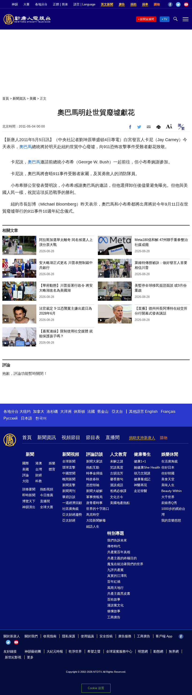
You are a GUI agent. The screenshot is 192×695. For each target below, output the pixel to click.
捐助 (133, 4)
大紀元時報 (55, 651)
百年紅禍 (113, 581)
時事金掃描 (94, 473)
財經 (38, 475)
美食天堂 (167, 479)
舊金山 (102, 411)
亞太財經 (68, 520)
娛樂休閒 (169, 454)
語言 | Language (84, 4)
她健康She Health (147, 467)
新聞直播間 (147, 19)
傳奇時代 (113, 546)
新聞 (30, 454)
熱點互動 (92, 467)
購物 (157, 4)
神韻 (15, 4)
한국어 (41, 418)
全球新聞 (68, 461)
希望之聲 (93, 651)
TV (165, 19)
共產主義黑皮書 (118, 593)
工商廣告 (113, 617)
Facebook (170, 4)
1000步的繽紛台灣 (173, 511)
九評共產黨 (115, 570)
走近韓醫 (140, 491)
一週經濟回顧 (72, 503)
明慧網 (143, 651)
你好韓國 (167, 473)
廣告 (122, 4)
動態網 (158, 651)
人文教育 (118, 454)
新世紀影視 (13, 657)
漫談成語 (116, 485)
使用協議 (87, 636)
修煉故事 (113, 611)
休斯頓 (79, 411)
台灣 (38, 469)
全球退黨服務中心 (119, 651)
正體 (56, 4)
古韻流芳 (116, 473)
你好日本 (167, 467)
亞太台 (117, 411)
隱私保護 (68, 636)
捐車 (145, 4)
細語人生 (92, 526)
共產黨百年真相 (118, 552)
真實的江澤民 (117, 576)
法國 (91, 411)
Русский (11, 418)
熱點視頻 (46, 489)
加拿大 (38, 411)
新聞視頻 (70, 454)
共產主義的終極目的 (122, 558)
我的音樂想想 (171, 520)
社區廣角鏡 (70, 509)
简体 (65, 4)
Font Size (169, 126)
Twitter (178, 4)
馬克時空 (92, 514)
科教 (38, 481)
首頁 (5, 98)
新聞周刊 (68, 491)
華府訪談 (68, 497)
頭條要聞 (28, 489)
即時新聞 (28, 495)
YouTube (186, 4)
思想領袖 (92, 485)
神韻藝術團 (33, 651)
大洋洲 (65, 411)
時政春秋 (92, 479)
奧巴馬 (25, 146)
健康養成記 (142, 479)
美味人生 (167, 485)
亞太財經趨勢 (72, 514)
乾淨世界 (75, 651)
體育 (52, 469)
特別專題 (115, 533)
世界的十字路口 (97, 509)
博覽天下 (28, 501)
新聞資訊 (19, 98)
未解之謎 (116, 461)
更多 (30, 657)
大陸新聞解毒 (96, 520)
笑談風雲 (116, 467)
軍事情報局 (94, 497)
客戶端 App (164, 636)
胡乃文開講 (142, 473)
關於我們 (31, 636)
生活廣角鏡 (169, 461)
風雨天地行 (115, 588)
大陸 (25, 481)
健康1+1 (140, 461)
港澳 (38, 463)
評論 (25, 475)
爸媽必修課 (118, 491)
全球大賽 (46, 507)
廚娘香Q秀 (169, 503)
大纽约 (25, 411)
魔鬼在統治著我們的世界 (125, 564)
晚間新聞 (68, 479)
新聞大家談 (94, 461)
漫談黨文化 (115, 605)
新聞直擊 (68, 485)
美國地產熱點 (120, 503)
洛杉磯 (52, 411)
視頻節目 (71, 437)
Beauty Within (171, 491)
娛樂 (52, 463)
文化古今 (116, 497)
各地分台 (41, 4)
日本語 (26, 418)
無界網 (174, 651)
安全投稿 (106, 636)
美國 (33, 98)
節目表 (93, 437)
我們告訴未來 (117, 540)
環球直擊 (68, 467)
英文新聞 (107, 4)
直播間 (113, 437)
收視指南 (49, 636)
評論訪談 (94, 454)
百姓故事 (113, 599)
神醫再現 (140, 485)
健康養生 (142, 454)
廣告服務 (124, 636)
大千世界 (167, 497)
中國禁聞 (68, 473)
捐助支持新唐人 (142, 438)
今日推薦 (46, 495)
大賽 (26, 4)
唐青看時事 (94, 503)
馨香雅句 (116, 479)
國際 (25, 463)
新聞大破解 (94, 491)
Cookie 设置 (96, 688)
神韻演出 (28, 507)
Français (168, 411)
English (151, 411)
